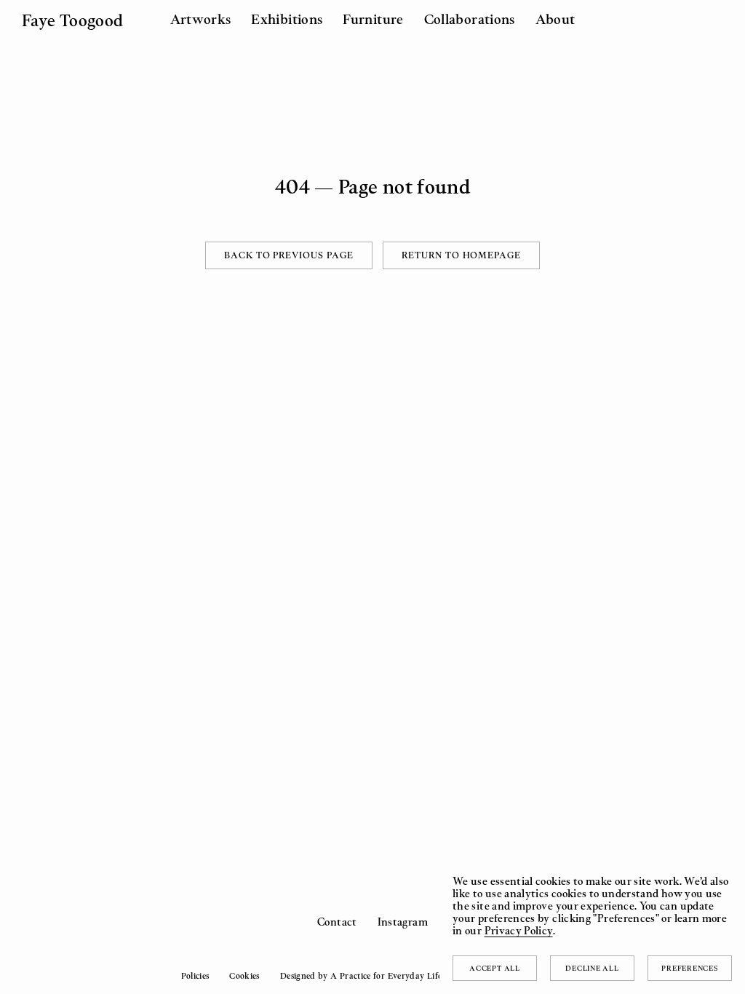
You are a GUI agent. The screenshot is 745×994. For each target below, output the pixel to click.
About (555, 19)
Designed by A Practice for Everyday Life (361, 976)
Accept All (494, 967)
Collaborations (469, 19)
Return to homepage (461, 255)
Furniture (373, 19)
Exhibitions (286, 19)
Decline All (591, 967)
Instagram (403, 921)
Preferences (689, 967)
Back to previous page (289, 255)
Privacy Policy (519, 930)
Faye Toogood (72, 20)
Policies (195, 976)
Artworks (200, 19)
